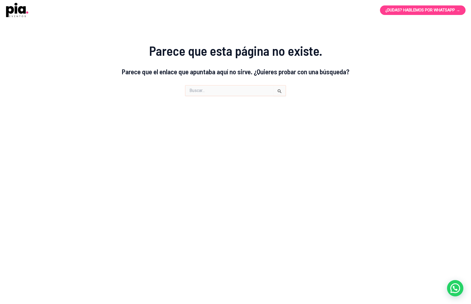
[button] (455, 288)
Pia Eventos (64, 10)
